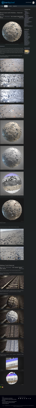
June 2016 (25, 44)
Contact (3, 405)
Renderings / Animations (28, 17)
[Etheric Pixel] (7, 3)
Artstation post (2, 46)
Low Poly (26, 16)
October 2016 (26, 43)
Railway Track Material (7, 265)
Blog (6, 6)
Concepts (26, 12)
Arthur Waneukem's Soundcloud (7, 398)
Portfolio (10, 6)
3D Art (12, 16)
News (25, 23)
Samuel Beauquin (8, 16)
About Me (15, 6)
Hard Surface (26, 20)
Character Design (26, 18)
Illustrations (27, 13)
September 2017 (26, 37)
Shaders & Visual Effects (28, 25)
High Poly (26, 15)
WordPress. (21, 406)
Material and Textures (20, 16)
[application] (12, 111)
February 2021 (26, 34)
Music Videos (26, 22)
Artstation (1, 273)
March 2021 (26, 33)
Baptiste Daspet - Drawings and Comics (8, 402)
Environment (15, 16)
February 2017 (26, 41)
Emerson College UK (5, 403)
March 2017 (26, 40)
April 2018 (25, 35)
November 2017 (26, 36)
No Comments (22, 17)
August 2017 (26, 38)
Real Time (1, 17)
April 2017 (25, 39)
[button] (12, 111)
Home (2, 6)
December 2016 (26, 42)
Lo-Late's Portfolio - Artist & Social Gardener (9, 401)
